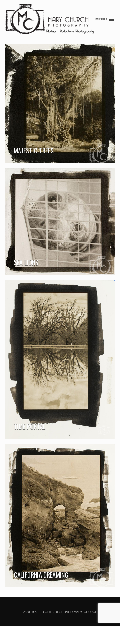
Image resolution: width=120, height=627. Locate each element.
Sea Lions (26, 262)
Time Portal (29, 426)
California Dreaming (41, 575)
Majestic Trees (34, 150)
